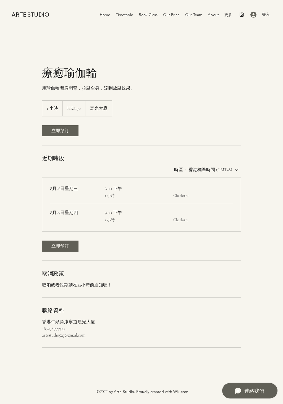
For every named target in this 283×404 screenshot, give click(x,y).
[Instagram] (242, 14)
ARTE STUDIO (30, 14)
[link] (60, 130)
